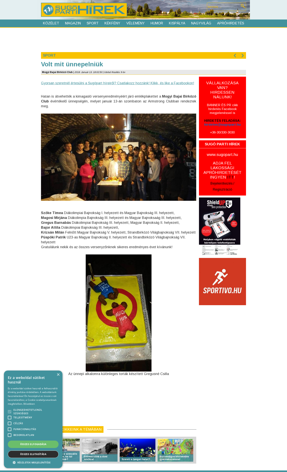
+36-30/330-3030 (222, 132)
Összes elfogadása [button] (33, 444)
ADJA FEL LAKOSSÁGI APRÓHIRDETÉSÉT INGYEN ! (222, 170)
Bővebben (29, 403)
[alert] (33, 419)
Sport (93, 23)
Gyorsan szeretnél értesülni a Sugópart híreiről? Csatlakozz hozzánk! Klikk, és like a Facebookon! (117, 83)
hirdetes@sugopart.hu (222, 124)
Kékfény (112, 23)
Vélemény (135, 23)
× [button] (58, 374)
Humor (157, 23)
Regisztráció (222, 189)
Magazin (73, 23)
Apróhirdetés (230, 23)
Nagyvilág (201, 23)
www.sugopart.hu (222, 154)
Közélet (51, 23)
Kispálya (177, 23)
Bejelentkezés (221, 183)
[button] (33, 462)
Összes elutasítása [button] (33, 454)
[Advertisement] (143, 39)
